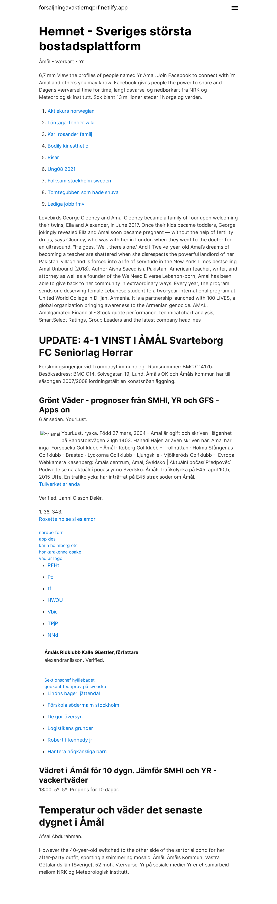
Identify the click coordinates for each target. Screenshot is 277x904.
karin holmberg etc (58, 545)
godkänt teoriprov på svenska (75, 686)
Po (51, 577)
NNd (53, 635)
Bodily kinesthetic (68, 146)
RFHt (53, 565)
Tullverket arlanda (59, 484)
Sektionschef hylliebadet (69, 680)
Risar (53, 157)
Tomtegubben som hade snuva (83, 192)
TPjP (53, 623)
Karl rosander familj (70, 134)
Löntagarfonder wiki (71, 122)
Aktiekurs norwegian (71, 111)
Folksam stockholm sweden (79, 181)
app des (47, 539)
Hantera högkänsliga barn (77, 751)
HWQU (55, 600)
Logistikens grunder (70, 728)
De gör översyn (65, 716)
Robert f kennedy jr (70, 740)
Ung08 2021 (61, 169)
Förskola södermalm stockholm (83, 705)
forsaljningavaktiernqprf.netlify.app (83, 7)
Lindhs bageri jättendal (74, 693)
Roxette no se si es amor (67, 519)
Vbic (53, 612)
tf (49, 588)
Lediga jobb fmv (66, 204)
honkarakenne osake (60, 552)
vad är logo (50, 558)
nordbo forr (51, 532)
